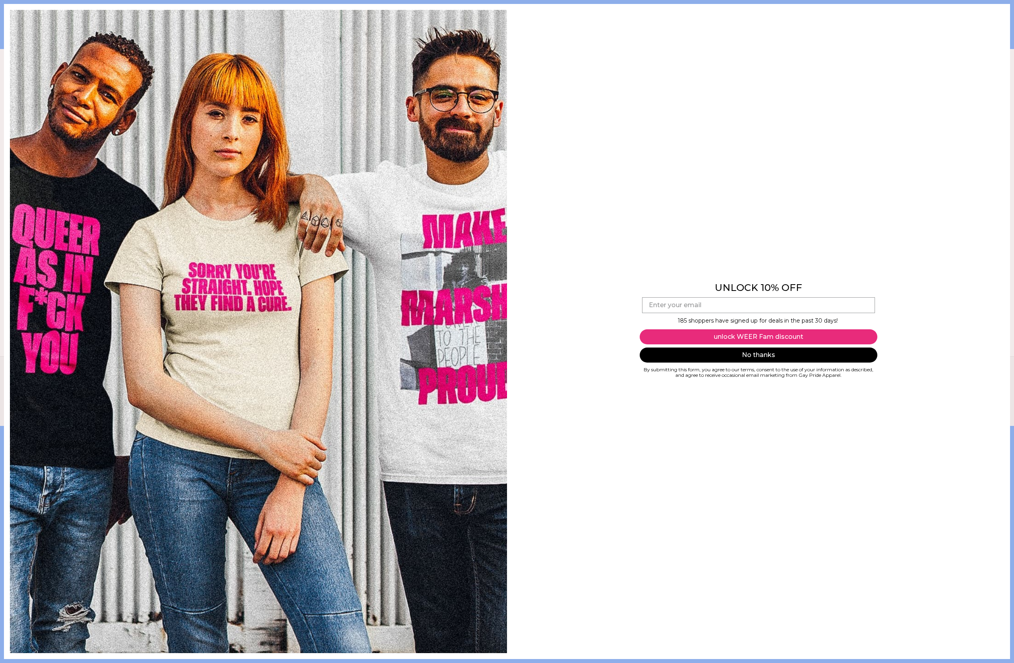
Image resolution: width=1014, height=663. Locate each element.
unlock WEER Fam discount (758, 336)
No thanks (758, 355)
